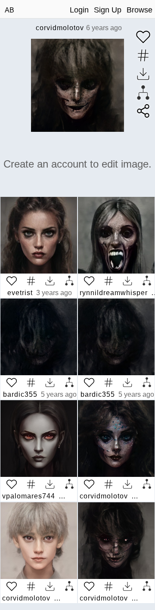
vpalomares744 (28, 496)
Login (79, 10)
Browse (139, 10)
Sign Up (107, 10)
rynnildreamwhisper (114, 292)
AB (9, 10)
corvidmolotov (60, 27)
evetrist (20, 292)
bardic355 (20, 394)
